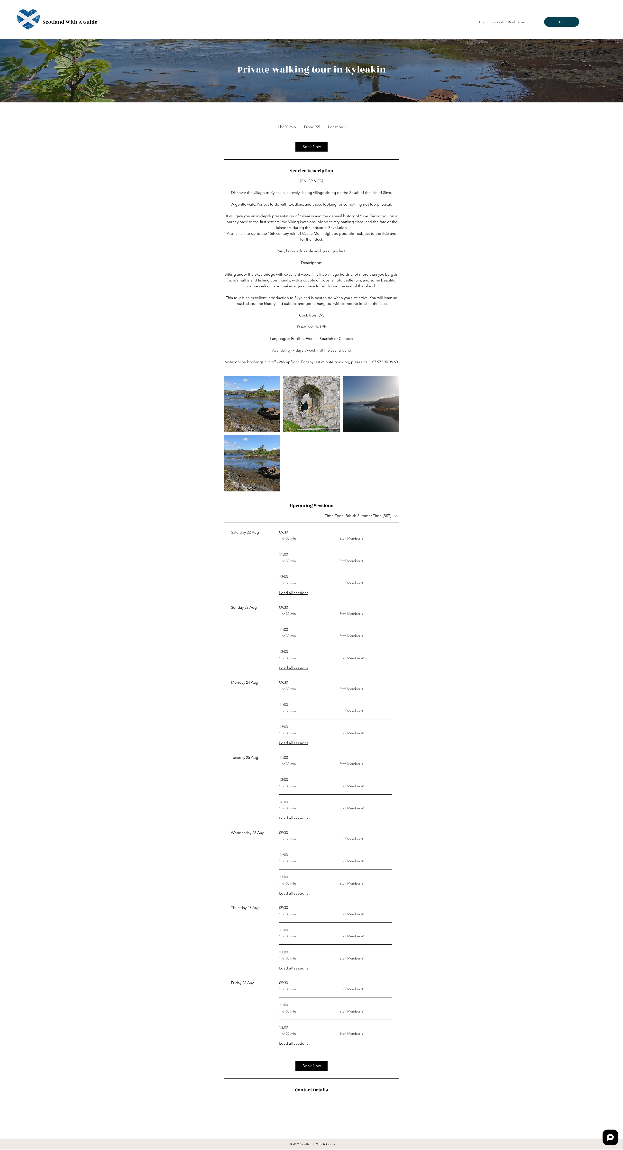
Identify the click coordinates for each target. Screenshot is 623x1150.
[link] (311, 147)
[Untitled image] (252, 404)
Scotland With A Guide (70, 22)
